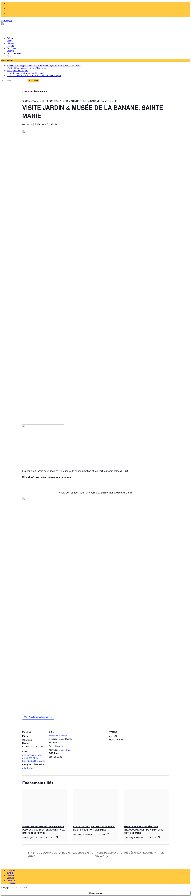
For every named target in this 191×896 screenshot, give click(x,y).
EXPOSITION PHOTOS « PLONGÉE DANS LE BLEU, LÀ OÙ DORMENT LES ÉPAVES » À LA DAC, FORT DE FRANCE (43, 829)
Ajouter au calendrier (39, 716)
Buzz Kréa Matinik (15, 53)
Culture (10, 38)
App (9, 56)
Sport (9, 41)
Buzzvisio (11, 51)
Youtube (10, 878)
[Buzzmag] (95, 21)
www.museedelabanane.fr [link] (55, 477)
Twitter (10, 873)
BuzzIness (11, 48)
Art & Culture (28, 768)
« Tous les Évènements (34, 91)
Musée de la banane (58, 735)
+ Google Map (65, 749)
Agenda (10, 46)
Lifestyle (10, 43)
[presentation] (44, 806)
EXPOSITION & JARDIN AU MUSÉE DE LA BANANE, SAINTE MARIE (33, 758)
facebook (11, 875)
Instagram (11, 870)
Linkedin (11, 880)
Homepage (11, 883)
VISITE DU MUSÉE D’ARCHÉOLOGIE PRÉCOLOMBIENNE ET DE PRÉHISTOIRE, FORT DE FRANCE (143, 829)
